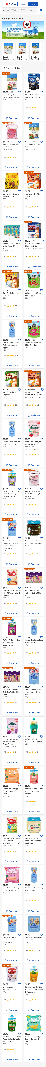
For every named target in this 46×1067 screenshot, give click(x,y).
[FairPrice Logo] (11, 4)
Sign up (22, 4)
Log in (33, 4)
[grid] (23, 52)
